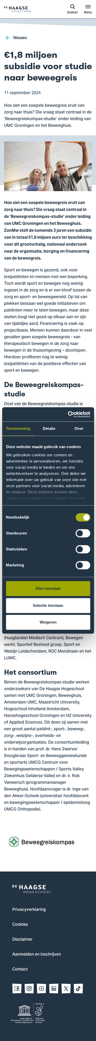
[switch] (83, 533)
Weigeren (48, 622)
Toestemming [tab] (18, 428)
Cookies (20, 924)
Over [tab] (78, 428)
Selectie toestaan (48, 605)
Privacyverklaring (29, 909)
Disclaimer (22, 939)
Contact (20, 969)
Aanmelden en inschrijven (36, 954)
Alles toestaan (48, 588)
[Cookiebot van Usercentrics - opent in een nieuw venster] (68, 414)
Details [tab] (49, 428)
